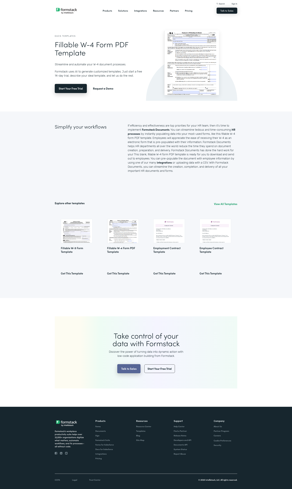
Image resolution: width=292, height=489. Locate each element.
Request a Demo (103, 88)
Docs (58, 36)
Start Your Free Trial (71, 88)
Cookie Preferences (222, 440)
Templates (69, 36)
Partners (174, 10)
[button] (107, 10)
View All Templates (225, 204)
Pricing (188, 10)
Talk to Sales (226, 10)
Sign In (234, 3)
